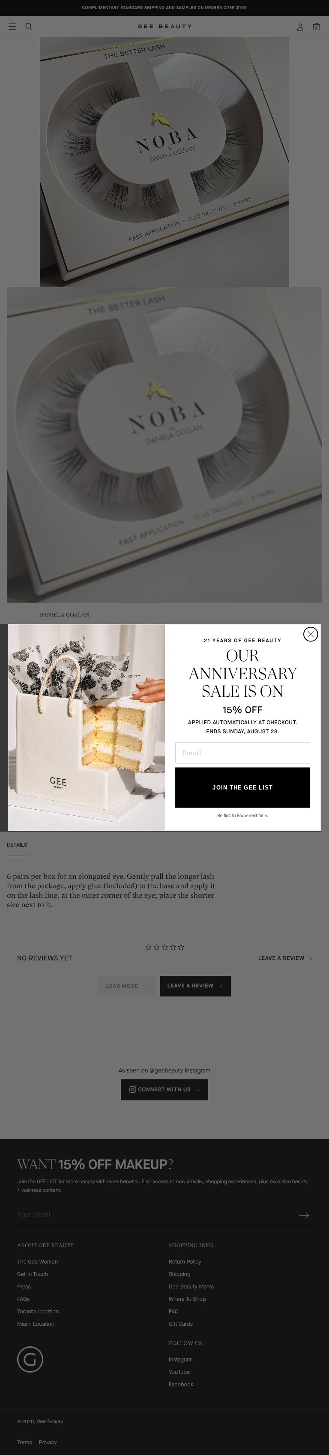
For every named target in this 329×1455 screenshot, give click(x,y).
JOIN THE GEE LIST (242, 787)
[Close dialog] (311, 634)
